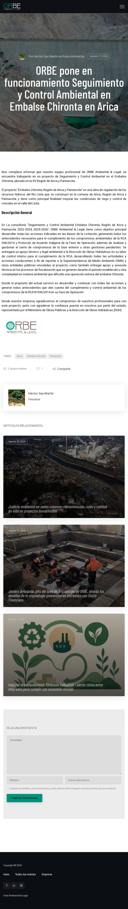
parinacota (55, 356)
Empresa (47, 874)
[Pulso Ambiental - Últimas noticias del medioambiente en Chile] (12, 6)
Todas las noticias (25, 874)
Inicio (6, 874)
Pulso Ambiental (73, 56)
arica (19, 356)
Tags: (7, 356)
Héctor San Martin (41, 393)
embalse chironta (36, 356)
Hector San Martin (46, 56)
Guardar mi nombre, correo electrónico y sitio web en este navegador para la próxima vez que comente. (63, 788)
